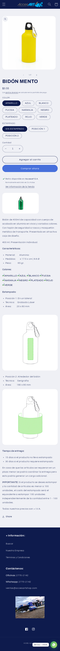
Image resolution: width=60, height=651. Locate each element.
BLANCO (43, 103)
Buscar (9, 544)
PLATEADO (12, 117)
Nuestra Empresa (15, 551)
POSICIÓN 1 (38, 129)
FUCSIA (10, 110)
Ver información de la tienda (20, 187)
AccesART (32, 643)
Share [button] (9, 516)
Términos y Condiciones (18, 557)
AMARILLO (11, 103)
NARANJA (27, 110)
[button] (3, 4)
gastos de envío (12, 92)
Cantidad (6, 143)
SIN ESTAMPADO (15, 129)
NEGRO (45, 110)
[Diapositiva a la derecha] (36, 75)
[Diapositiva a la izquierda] (23, 75)
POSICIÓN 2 (12, 136)
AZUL (28, 103)
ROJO (28, 117)
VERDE (43, 117)
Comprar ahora (30, 168)
